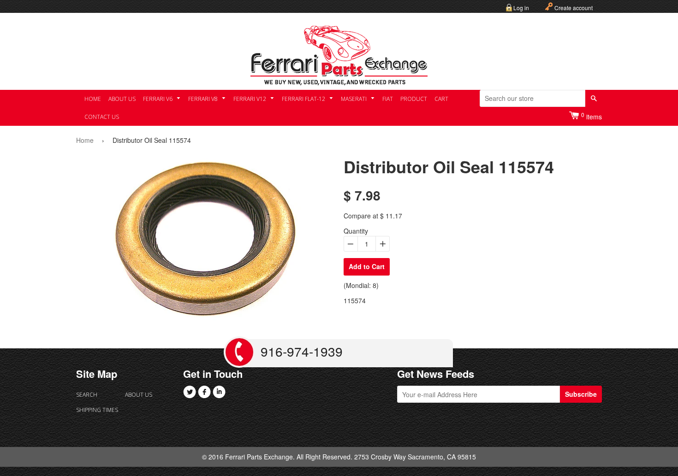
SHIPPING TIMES (97, 410)
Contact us (101, 117)
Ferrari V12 (250, 99)
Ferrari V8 (203, 99)
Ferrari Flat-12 (304, 99)
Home (92, 99)
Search (86, 395)
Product (413, 99)
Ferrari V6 (158, 99)
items (591, 116)
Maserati (354, 99)
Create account (573, 8)
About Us (122, 99)
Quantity (356, 230)
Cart (441, 99)
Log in (521, 8)
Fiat (387, 99)
